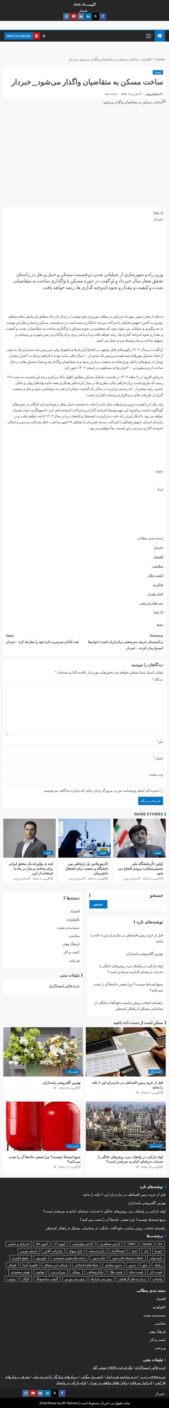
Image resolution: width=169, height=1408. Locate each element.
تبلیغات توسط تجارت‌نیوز (127, 1258)
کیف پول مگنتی (92, 1377)
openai (147, 1244)
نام (160, 742)
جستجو (156, 895)
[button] (148, 35)
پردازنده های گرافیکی (132, 1279)
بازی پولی (156, 1258)
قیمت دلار (156, 1272)
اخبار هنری (155, 593)
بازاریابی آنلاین (53, 1251)
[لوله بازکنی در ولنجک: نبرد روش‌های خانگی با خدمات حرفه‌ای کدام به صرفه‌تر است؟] (126, 1126)
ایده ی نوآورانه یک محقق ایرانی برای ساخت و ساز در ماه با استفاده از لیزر (31, 868)
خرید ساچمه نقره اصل (121, 1377)
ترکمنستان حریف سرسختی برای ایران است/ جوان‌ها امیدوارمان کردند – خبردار (125, 642)
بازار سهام (75, 1251)
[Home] (159, 36)
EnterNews (48, 1403)
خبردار (83, 10)
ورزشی (74, 960)
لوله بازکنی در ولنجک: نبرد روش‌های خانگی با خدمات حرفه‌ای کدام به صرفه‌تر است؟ (104, 1211)
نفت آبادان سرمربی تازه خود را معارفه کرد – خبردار (42, 639)
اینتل (134, 1251)
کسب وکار (155, 575)
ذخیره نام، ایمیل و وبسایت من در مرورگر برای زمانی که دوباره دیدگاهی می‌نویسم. (102, 790)
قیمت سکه (136, 1272)
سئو (145, 1265)
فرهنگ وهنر (71, 944)
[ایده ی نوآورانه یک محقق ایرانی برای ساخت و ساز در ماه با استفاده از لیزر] (29, 838)
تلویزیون (41, 1258)
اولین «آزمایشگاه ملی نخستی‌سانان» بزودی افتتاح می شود (140, 868)
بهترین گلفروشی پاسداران (144, 953)
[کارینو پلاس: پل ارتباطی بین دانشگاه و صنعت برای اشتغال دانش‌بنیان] (84, 838)
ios (160, 1244)
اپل (146, 1251)
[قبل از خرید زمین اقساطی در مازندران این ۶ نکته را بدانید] (126, 1052)
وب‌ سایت (156, 774)
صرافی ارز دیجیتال (56, 1265)
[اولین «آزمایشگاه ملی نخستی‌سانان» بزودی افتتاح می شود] (139, 838)
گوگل (25, 1279)
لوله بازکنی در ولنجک (71, 1383)
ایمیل (158, 758)
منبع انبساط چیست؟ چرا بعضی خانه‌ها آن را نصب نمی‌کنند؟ (123, 1220)
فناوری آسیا (30, 1265)
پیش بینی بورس (75, 1279)
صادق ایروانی (152, 94)
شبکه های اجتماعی (87, 1265)
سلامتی (157, 566)
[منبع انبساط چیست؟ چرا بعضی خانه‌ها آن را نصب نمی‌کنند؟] (43, 1126)
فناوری (158, 584)
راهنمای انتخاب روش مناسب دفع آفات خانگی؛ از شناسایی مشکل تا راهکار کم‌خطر (106, 1228)
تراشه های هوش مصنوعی (69, 1258)
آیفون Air (42, 1244)
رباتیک (158, 1265)
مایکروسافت (95, 1272)
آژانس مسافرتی (109, 1244)
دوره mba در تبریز (153, 1377)
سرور (132, 1265)
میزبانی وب (58, 1272)
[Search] (44, 36)
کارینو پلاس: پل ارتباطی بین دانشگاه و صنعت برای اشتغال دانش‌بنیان (86, 868)
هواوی (40, 1272)
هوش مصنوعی (20, 1272)
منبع (160, 624)
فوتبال (12, 1265)
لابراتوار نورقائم (141, 1383)
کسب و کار (72, 952)
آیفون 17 (60, 1244)
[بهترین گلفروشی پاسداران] (43, 1052)
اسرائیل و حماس (18, 1244)
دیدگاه (157, 679)
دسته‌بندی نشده (68, 927)
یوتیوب (11, 1279)
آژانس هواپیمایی (82, 1244)
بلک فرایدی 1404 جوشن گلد (112, 1367)
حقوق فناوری (20, 1258)
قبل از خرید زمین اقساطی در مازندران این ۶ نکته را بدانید (124, 1194)
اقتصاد (158, 72)
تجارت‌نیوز (98, 1258)
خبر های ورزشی (151, 603)
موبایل (76, 1272)
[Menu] (148, 35)
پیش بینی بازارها (101, 1279)
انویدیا (158, 1251)
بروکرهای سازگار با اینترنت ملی (55, 1377)
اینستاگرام (118, 1251)
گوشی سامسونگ (47, 1279)
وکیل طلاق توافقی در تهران (108, 1383)
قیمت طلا (116, 1272)
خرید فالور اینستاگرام (64, 985)
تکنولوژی (73, 919)
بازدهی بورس (28, 1251)
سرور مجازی (113, 1265)
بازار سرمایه (97, 1251)
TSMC (131, 1244)
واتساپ (157, 1279)
